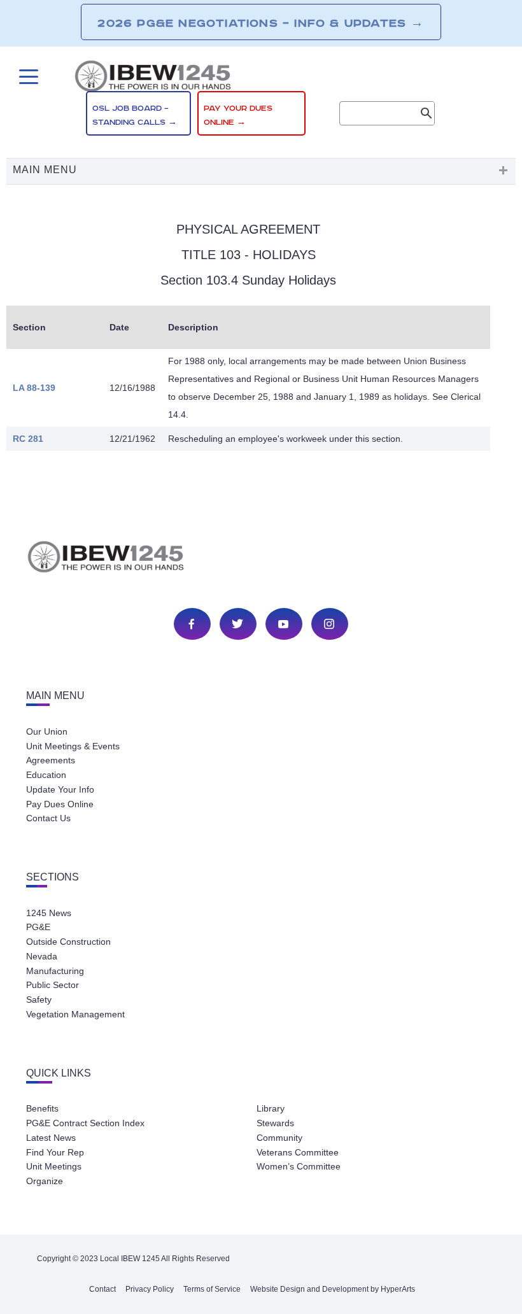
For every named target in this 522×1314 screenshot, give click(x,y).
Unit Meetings (53, 1166)
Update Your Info (60, 789)
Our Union (46, 731)
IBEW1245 (261, 78)
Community (279, 1138)
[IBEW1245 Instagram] (329, 624)
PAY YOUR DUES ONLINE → (238, 115)
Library (271, 1108)
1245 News (48, 913)
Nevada (41, 956)
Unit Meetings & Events (73, 746)
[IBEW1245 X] (237, 624)
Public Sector (52, 985)
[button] (261, 171)
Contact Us (48, 818)
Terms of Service (212, 1289)
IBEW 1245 (261, 559)
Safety (39, 999)
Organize (44, 1181)
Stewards (275, 1123)
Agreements (50, 760)
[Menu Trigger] (27, 76)
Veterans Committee (298, 1152)
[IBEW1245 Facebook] (191, 624)
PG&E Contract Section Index (85, 1123)
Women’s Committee (299, 1166)
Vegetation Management (75, 1014)
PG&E (38, 927)
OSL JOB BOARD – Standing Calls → (134, 115)
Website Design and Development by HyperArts (332, 1289)
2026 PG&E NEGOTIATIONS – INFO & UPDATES (260, 23)
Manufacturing (55, 971)
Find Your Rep (55, 1152)
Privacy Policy (149, 1289)
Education (46, 775)
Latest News (51, 1138)
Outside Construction (68, 941)
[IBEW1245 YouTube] (283, 624)
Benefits (42, 1108)
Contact (102, 1289)
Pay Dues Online (60, 804)
